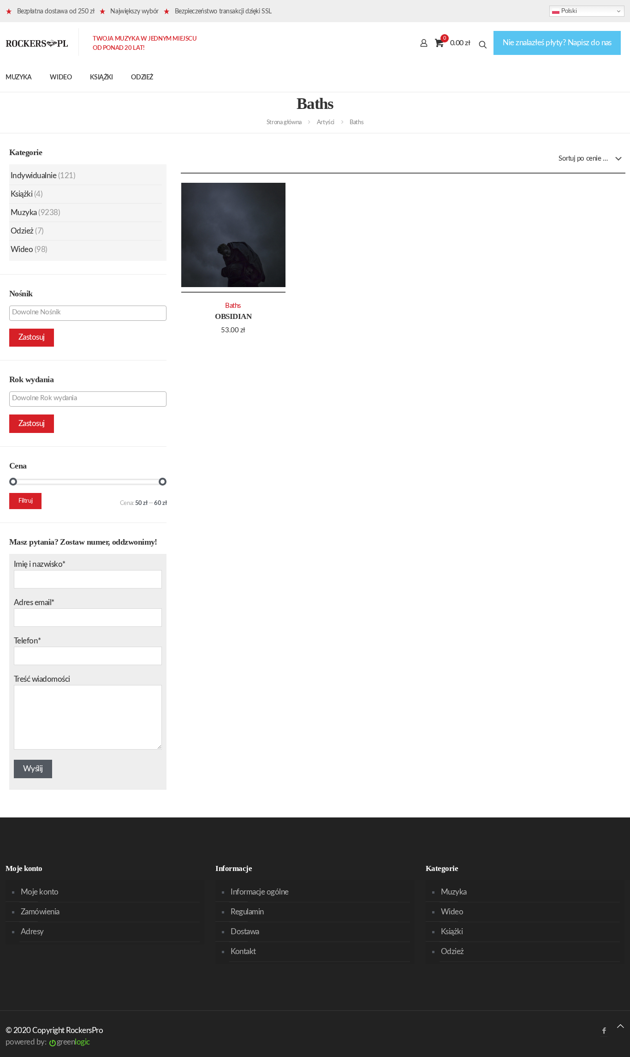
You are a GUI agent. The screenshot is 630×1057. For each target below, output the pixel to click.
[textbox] (90, 312)
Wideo (22, 249)
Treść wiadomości (42, 679)
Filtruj (25, 501)
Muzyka (24, 212)
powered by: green (48, 1042)
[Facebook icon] (603, 1030)
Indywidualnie (33, 176)
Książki (21, 194)
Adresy (32, 932)
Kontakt (243, 951)
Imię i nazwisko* (39, 564)
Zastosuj (31, 337)
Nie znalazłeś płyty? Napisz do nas (557, 43)
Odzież (22, 231)
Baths (233, 305)
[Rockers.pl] (37, 43)
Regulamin (247, 912)
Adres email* (34, 603)
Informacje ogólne (259, 892)
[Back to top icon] (620, 1026)
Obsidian (233, 316)
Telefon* (27, 641)
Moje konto (40, 892)
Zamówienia (40, 912)
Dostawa (245, 932)
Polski (568, 10)
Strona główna (284, 123)
